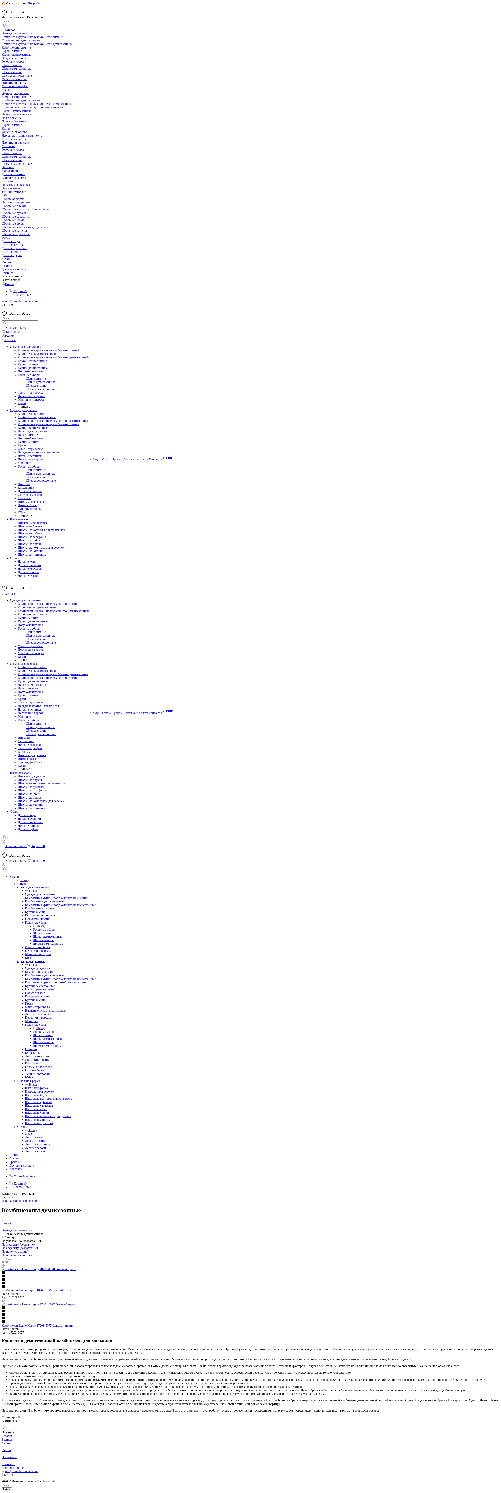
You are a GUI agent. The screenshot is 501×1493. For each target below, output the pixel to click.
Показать (8, 1432)
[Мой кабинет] (3, 842)
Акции (6, 1443)
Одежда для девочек (38, 968)
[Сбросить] (4, 1428)
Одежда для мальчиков (40, 894)
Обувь (29, 1133)
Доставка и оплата (14, 1467)
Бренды (7, 1439)
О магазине (9, 1457)
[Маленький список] (3, 1262)
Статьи (6, 1450)
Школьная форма (36, 1088)
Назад (25, 880)
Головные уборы (44, 929)
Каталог (22, 883)
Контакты (8, 1464)
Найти (6, 1489)
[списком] (6, 1258)
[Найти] (5, 25)
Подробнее (35, 3)
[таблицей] (9, 1258)
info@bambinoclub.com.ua (21, 301)
